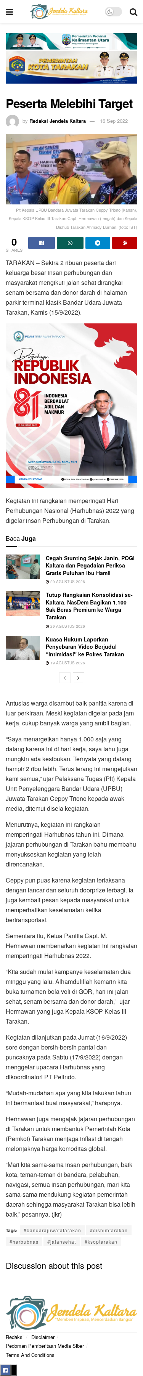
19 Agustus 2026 (67, 662)
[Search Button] (133, 11)
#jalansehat (61, 1241)
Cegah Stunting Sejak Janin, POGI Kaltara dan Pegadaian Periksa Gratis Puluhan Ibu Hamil (90, 565)
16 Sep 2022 (114, 120)
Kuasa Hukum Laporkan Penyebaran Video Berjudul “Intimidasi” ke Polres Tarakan (85, 646)
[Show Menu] (9, 11)
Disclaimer (43, 1337)
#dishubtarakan (109, 1230)
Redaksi (15, 1337)
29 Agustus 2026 (67, 581)
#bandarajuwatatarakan (52, 1230)
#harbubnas (24, 1241)
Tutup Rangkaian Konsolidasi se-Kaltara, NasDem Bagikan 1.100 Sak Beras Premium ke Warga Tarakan (89, 606)
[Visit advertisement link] (71, 63)
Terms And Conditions (30, 1354)
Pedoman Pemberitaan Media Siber (45, 1345)
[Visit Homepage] (59, 11)
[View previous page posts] (65, 677)
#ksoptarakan (101, 1241)
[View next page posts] (78, 677)
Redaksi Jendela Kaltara (57, 120)
